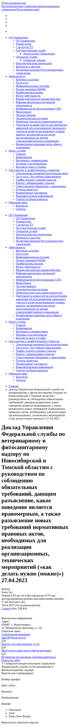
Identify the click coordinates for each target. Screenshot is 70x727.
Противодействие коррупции (34, 63)
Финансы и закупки (28, 66)
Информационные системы (33, 86)
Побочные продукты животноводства (39, 121)
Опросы (21, 208)
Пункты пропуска (27, 189)
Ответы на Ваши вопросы (32, 199)
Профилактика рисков (29, 92)
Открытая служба (26, 56)
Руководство (23, 43)
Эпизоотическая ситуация (32, 118)
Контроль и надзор (27, 79)
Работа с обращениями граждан (35, 183)
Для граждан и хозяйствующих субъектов (34, 170)
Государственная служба (31, 50)
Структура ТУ (24, 47)
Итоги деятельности (28, 95)
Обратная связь (18, 202)
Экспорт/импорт (26, 115)
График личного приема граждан (36, 179)
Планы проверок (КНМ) (31, 89)
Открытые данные (34, 60)
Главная (13, 386)
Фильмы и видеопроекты (31, 163)
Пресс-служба (17, 150)
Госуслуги (22, 82)
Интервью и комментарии (32, 160)
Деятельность (17, 76)
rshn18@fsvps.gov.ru (13, 637)
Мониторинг (24, 111)
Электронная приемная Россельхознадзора (42, 173)
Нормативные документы (31, 192)
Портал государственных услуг (20, 644)
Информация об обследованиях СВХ (38, 108)
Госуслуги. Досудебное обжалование (38, 176)
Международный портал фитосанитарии (26, 650)
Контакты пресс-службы (31, 166)
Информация (24, 157)
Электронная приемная (15, 634)
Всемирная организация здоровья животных (28, 657)
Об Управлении (18, 37)
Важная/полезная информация (34, 196)
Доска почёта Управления (39, 53)
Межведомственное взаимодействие (38, 98)
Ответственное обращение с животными (41, 186)
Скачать (6, 608)
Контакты (22, 205)
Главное (21, 153)
